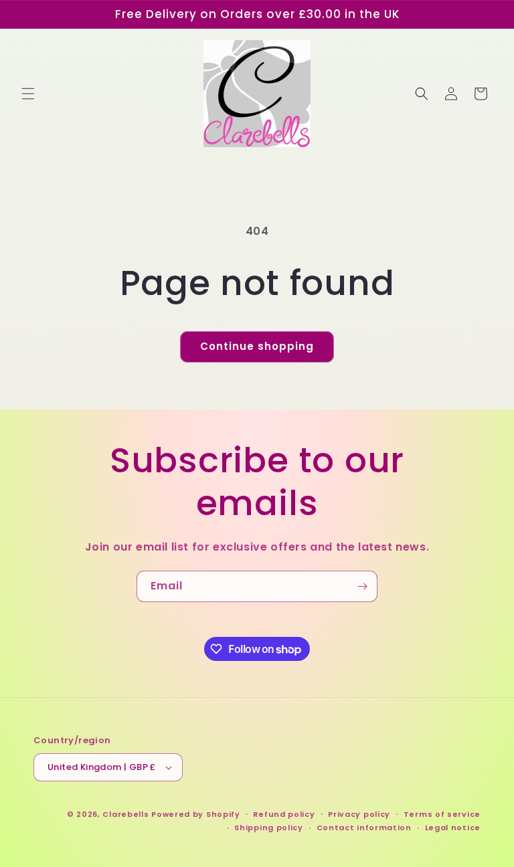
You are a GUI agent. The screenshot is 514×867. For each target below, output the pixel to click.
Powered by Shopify (195, 814)
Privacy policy (359, 814)
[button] (28, 93)
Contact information (364, 827)
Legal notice (453, 827)
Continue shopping (257, 346)
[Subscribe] (362, 586)
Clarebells (125, 814)
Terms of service (442, 814)
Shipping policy (268, 827)
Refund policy (284, 814)
